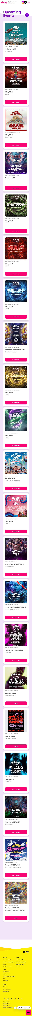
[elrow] (4, 2)
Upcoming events (7, 959)
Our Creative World (7, 966)
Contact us (5, 986)
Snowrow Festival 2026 (21, 962)
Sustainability (6, 971)
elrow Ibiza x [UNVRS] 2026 (9, 962)
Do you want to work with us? (9, 977)
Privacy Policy (6, 1001)
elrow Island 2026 (20, 964)
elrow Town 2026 (19, 959)
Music (4, 969)
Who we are (6, 974)
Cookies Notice (6, 1003)
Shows (4, 964)
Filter (27, 15)
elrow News (5, 980)
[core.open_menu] (29, 2)
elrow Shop (18, 966)
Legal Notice (6, 1005)
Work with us (6, 991)
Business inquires (7, 989)
